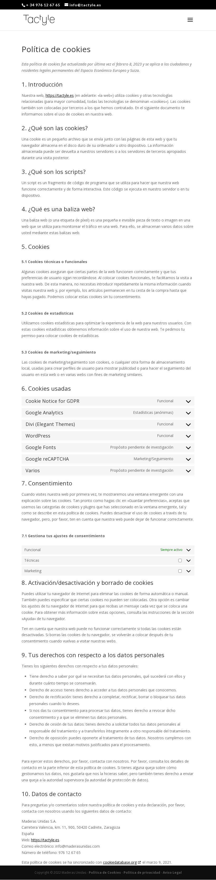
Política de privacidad (142, 872)
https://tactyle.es (60, 95)
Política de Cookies (105, 872)
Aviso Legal (172, 872)
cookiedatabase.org (120, 862)
